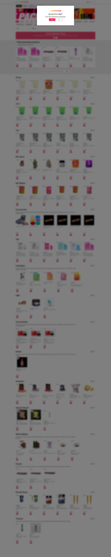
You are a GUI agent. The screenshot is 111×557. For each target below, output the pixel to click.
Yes (52, 19)
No (59, 19)
